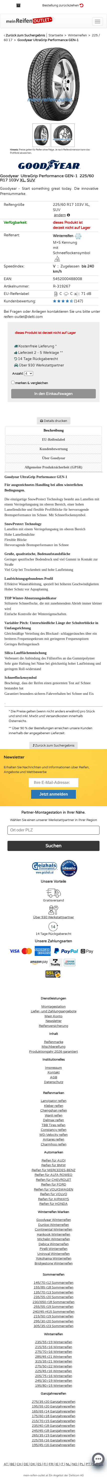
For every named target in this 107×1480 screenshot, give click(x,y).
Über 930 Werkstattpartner (53, 917)
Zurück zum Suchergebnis (25, 35)
